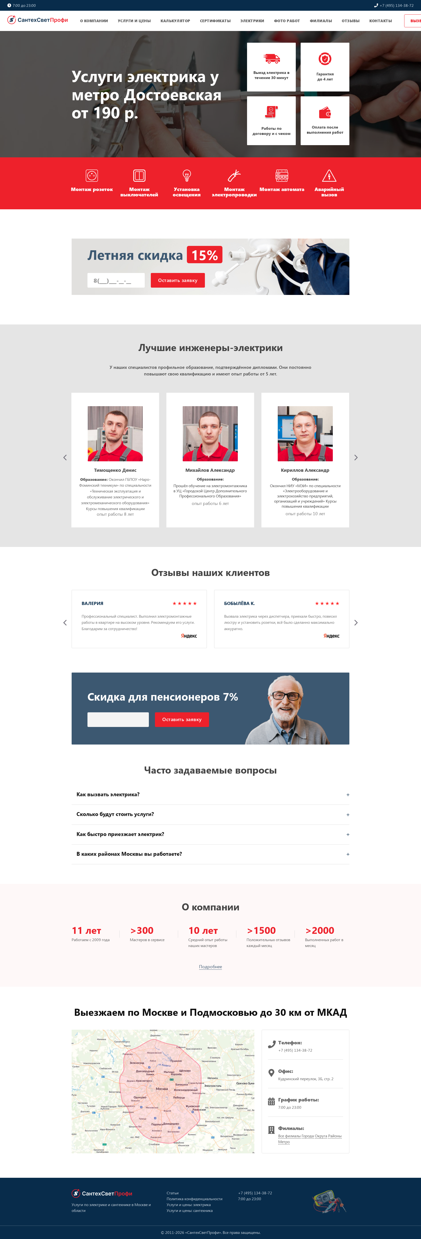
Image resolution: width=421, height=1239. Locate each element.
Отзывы (351, 20)
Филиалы (321, 20)
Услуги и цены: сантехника (190, 1210)
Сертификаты (215, 20)
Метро (284, 1141)
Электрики (252, 20)
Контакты (380, 20)
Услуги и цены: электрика (189, 1204)
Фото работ (287, 20)
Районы (335, 1135)
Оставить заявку (178, 279)
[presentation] (65, 457)
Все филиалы (289, 1135)
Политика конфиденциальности (194, 1198)
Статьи (173, 1192)
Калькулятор (175, 20)
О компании (94, 20)
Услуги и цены (134, 20)
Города (308, 1135)
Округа (321, 1135)
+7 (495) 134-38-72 (396, 5)
